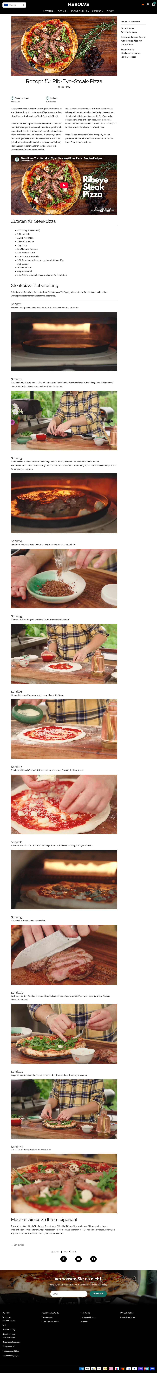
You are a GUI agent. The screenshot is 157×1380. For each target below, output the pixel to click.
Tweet (56, 1252)
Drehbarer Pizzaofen (89, 1317)
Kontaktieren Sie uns (128, 1317)
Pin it (74, 1252)
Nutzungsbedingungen (11, 1342)
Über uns (96, 11)
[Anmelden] (148, 4)
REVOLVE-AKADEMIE (50, 1313)
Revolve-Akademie (79, 11)
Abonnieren (98, 1294)
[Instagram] (63, 1259)
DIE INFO (6, 1313)
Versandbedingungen (10, 1355)
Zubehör (62, 11)
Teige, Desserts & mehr (50, 1322)
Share (65, 1252)
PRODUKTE (85, 1313)
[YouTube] (78, 1259)
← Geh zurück (17, 1245)
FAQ (4, 1325)
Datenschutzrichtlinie (10, 1351)
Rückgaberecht (8, 1346)
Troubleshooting (8, 1330)
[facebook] (93, 1259)
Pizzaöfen (48, 11)
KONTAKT (110, 11)
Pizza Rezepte (47, 1317)
